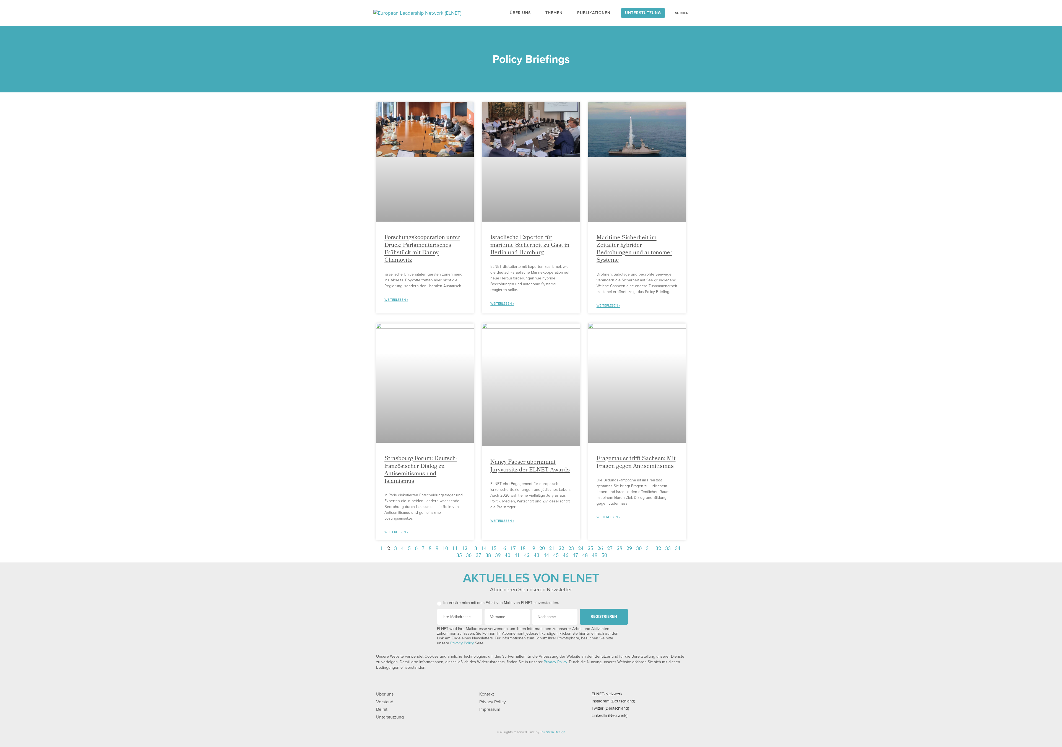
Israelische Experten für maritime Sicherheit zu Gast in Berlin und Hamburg (529, 245)
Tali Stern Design (552, 732)
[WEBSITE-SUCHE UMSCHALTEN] (679, 13)
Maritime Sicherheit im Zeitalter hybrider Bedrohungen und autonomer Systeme (634, 249)
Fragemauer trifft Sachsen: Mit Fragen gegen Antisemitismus (636, 462)
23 (571, 549)
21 (552, 549)
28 (619, 549)
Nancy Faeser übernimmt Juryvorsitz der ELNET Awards (530, 466)
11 (455, 549)
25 (590, 549)
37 (478, 556)
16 (503, 549)
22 (561, 549)
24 (581, 549)
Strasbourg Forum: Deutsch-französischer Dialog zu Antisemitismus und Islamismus (420, 470)
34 (677, 549)
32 (658, 549)
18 (522, 549)
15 (493, 549)
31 (648, 549)
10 (445, 549)
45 (556, 556)
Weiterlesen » (396, 300)
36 (469, 556)
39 (498, 556)
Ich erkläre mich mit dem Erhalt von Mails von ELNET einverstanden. (501, 602)
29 (629, 549)
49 (594, 556)
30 (639, 549)
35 (459, 556)
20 (542, 549)
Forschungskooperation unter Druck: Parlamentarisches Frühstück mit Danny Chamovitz (422, 249)
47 (575, 556)
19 (532, 549)
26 (600, 549)
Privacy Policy (462, 643)
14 (484, 549)
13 (474, 549)
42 (527, 556)
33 (668, 549)
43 (536, 556)
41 (517, 556)
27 (610, 549)
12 (464, 549)
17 (513, 549)
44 (546, 556)
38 (488, 556)
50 (604, 556)
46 (565, 556)
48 (585, 556)
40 (507, 556)
